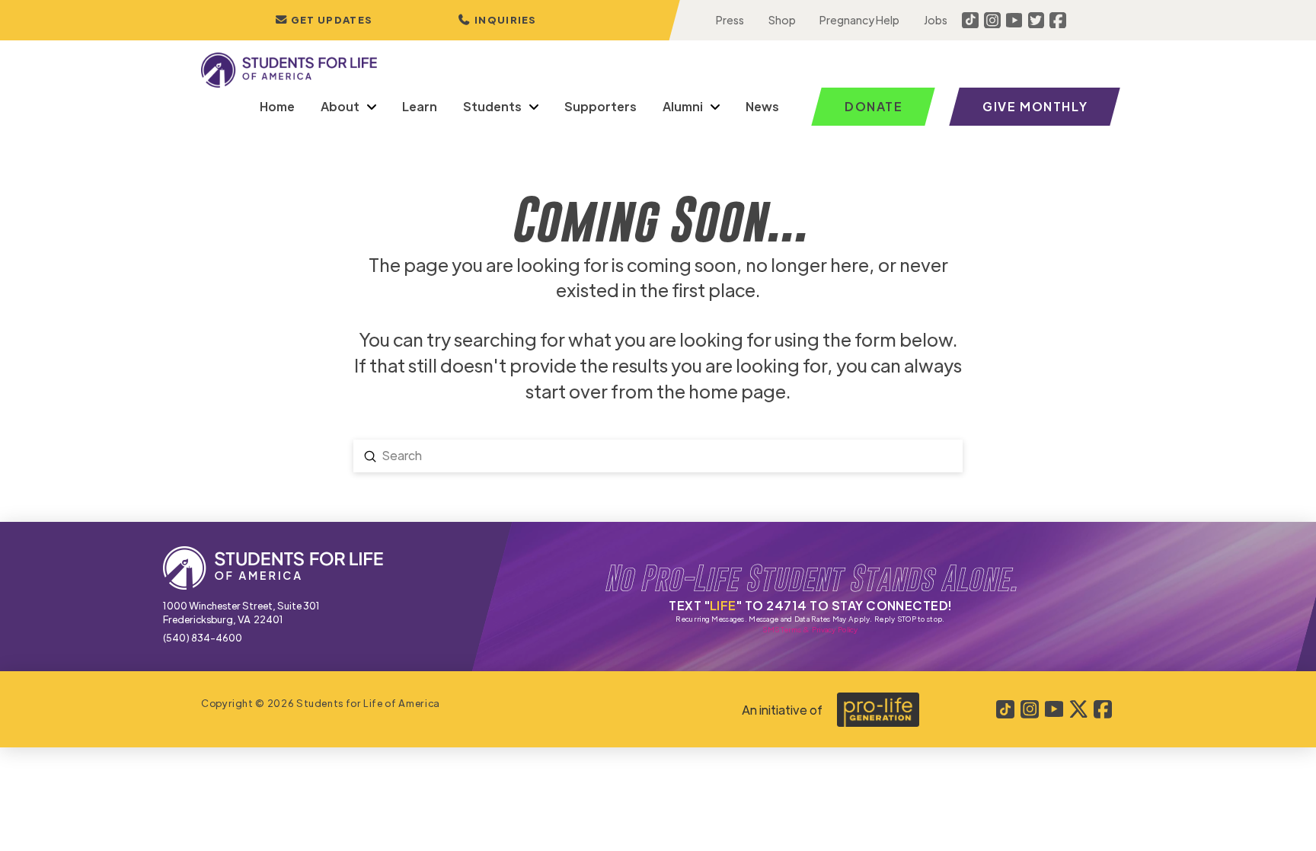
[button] (497, 20)
